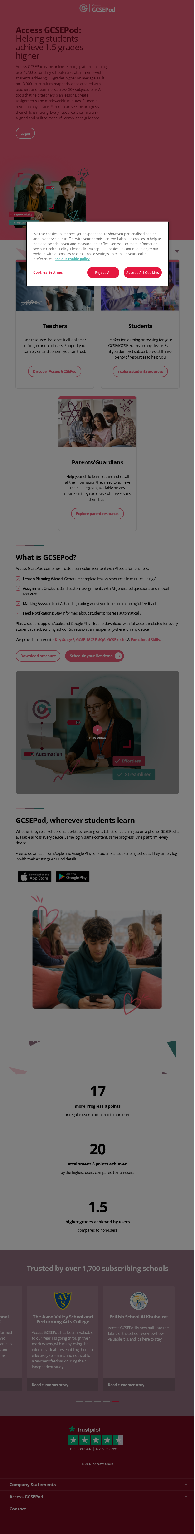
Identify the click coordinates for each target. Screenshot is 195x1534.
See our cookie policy (72, 258)
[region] (97, 254)
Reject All (103, 272)
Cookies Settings (48, 272)
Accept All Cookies (142, 272)
